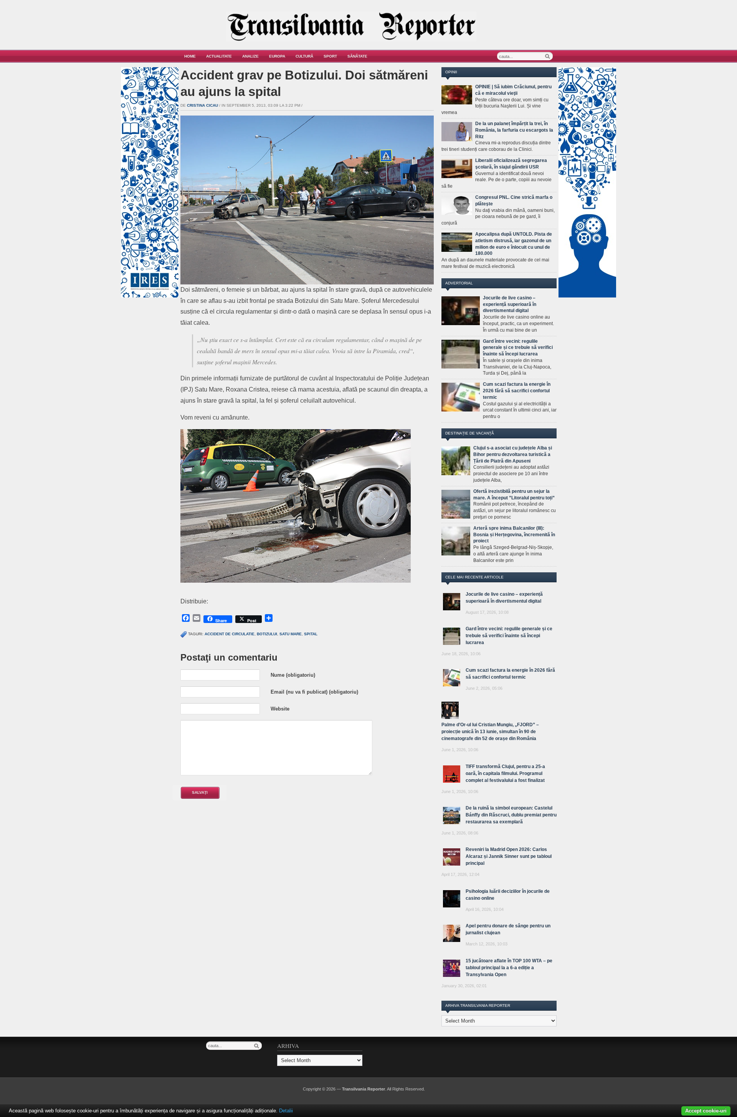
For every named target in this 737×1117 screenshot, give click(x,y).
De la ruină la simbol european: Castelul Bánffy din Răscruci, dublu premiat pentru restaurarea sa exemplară (511, 815)
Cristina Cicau (202, 105)
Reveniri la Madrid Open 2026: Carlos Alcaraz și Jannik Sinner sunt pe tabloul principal (509, 856)
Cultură (304, 56)
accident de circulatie (229, 634)
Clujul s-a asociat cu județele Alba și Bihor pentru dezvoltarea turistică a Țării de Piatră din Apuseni (512, 454)
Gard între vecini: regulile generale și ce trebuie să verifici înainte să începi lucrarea (518, 348)
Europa (277, 56)
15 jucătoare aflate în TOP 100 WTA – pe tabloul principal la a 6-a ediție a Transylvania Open (509, 967)
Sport (330, 56)
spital (310, 634)
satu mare (290, 634)
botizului (267, 634)
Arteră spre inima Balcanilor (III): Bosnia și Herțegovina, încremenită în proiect (514, 534)
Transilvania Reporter (363, 1089)
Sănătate (357, 56)
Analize (250, 56)
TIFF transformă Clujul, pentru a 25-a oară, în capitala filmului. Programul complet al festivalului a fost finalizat (505, 773)
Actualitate (219, 56)
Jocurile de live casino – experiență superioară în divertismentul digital (509, 304)
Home (190, 56)
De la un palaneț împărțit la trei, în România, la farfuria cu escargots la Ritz (514, 130)
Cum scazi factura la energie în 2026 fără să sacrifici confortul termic (516, 391)
